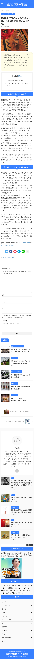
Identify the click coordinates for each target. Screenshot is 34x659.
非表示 (20, 76)
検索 (29, 545)
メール (4, 302)
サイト (4, 309)
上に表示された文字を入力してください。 (13, 323)
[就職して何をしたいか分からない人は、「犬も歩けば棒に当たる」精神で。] (19, 251)
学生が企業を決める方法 (15, 80)
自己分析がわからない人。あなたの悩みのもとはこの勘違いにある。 (20, 363)
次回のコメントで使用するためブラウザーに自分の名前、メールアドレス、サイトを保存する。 (16, 316)
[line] (23, 251)
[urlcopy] (27, 251)
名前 (3, 295)
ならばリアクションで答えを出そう (17, 85)
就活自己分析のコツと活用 (17, 5)
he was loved (25, 243)
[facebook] (10, 251)
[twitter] (6, 251)
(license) (11, 245)
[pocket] (15, 251)
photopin (4, 245)
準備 (13, 257)
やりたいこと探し (7, 257)
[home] (17, 471)
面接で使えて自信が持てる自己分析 (17, 651)
